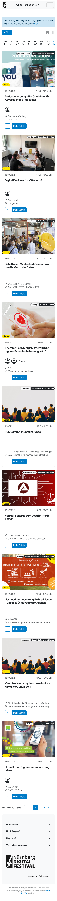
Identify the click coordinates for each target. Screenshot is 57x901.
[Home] (4, 5)
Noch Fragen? (13, 831)
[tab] (7, 126)
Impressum (32, 876)
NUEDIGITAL (12, 824)
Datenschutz (45, 876)
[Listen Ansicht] (46, 32)
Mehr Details (19, 126)
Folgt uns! (11, 838)
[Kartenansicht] (52, 32)
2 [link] (35, 807)
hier (36, 23)
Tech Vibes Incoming (16, 845)
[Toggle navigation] (50, 5)
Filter (8, 32)
